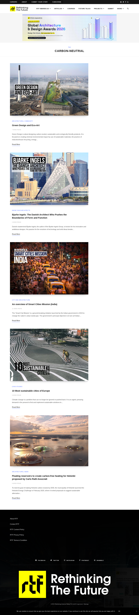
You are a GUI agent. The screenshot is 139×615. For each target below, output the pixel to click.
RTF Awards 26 (42, 8)
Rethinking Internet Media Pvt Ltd (65, 604)
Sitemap (86, 604)
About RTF (14, 519)
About (24, 2)
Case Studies (17, 386)
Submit (111, 8)
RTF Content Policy (17, 529)
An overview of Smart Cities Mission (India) (34, 304)
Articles (58, 8)
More (119, 8)
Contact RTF (14, 524)
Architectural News (20, 471)
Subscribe (56, 2)
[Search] (128, 8)
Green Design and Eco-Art (25, 125)
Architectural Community (22, 121)
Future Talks (84, 8)
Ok (119, 611)
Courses (71, 8)
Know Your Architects (21, 210)
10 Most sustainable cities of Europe (31, 391)
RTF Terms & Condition (18, 540)
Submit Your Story (40, 2)
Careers (13, 2)
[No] (136, 611)
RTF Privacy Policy (17, 535)
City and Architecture (21, 300)
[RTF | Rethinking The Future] (20, 8)
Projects (98, 8)
